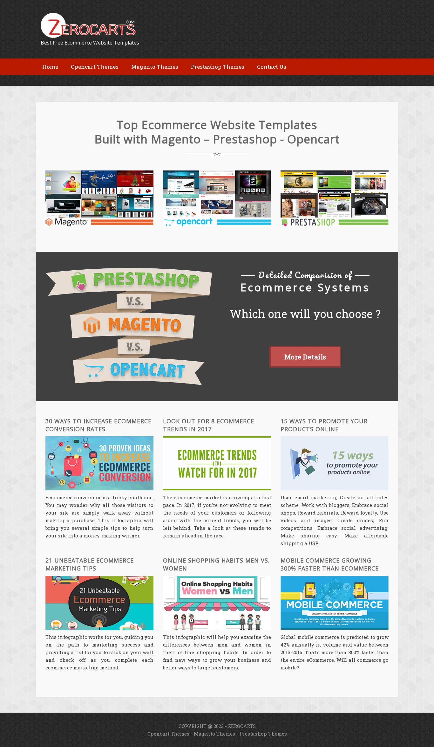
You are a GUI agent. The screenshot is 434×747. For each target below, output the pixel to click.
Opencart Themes (168, 733)
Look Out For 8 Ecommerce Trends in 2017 (208, 425)
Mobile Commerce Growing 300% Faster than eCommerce (330, 564)
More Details (305, 356)
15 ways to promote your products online (324, 425)
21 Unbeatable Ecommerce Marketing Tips (89, 564)
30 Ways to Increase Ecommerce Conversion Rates (98, 425)
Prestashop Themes (263, 733)
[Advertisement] (110, 80)
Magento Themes (214, 733)
